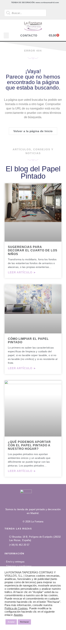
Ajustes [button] (18, 614)
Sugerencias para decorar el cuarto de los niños (32, 250)
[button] (6, 35)
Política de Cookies (16, 608)
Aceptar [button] (11, 622)
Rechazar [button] (24, 622)
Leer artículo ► (22, 272)
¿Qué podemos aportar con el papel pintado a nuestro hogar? (29, 445)
